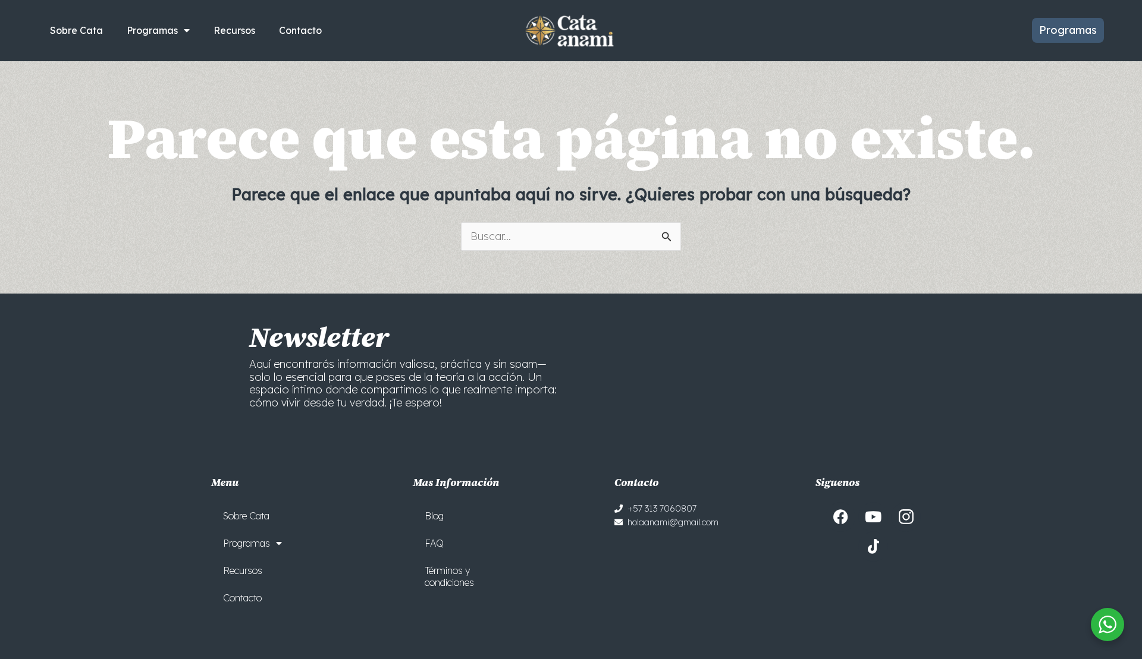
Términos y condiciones (449, 576)
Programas (152, 30)
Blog (434, 516)
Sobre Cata (76, 30)
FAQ (434, 543)
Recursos (234, 30)
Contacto (300, 30)
